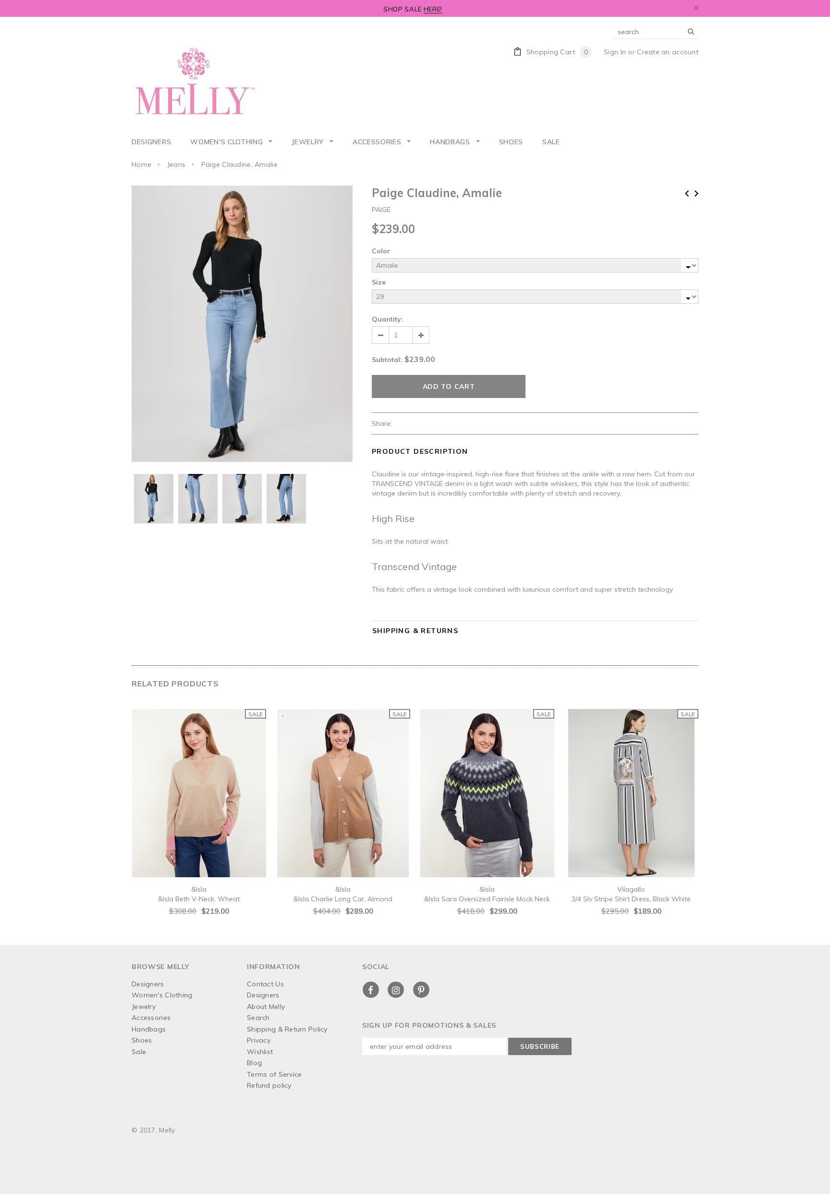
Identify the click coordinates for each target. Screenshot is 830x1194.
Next (696, 193)
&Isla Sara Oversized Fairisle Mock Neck (487, 899)
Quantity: (387, 319)
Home (141, 164)
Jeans (176, 164)
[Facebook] (370, 989)
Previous (687, 193)
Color (381, 251)
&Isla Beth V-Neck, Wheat (199, 899)
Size (379, 282)
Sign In (615, 52)
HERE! (433, 9)
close (696, 8)
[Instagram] (395, 989)
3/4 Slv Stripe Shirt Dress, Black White (631, 899)
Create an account (667, 52)
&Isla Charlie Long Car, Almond (342, 899)
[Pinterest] (421, 989)
